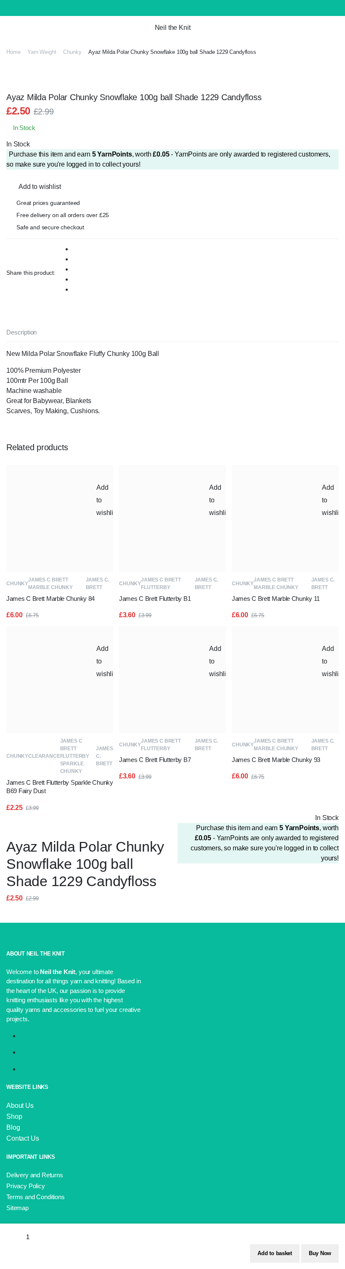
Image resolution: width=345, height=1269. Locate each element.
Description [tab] (21, 332)
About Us (20, 1105)
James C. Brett (97, 583)
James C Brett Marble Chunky (50, 583)
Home (13, 52)
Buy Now (320, 1253)
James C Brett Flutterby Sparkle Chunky (75, 756)
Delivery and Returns (34, 1175)
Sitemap (17, 1207)
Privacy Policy (25, 1185)
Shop (14, 1116)
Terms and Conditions (35, 1196)
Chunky (72, 52)
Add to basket (274, 1253)
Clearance (44, 756)
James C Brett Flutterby (161, 583)
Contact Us (22, 1138)
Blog (13, 1127)
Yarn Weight (41, 52)
